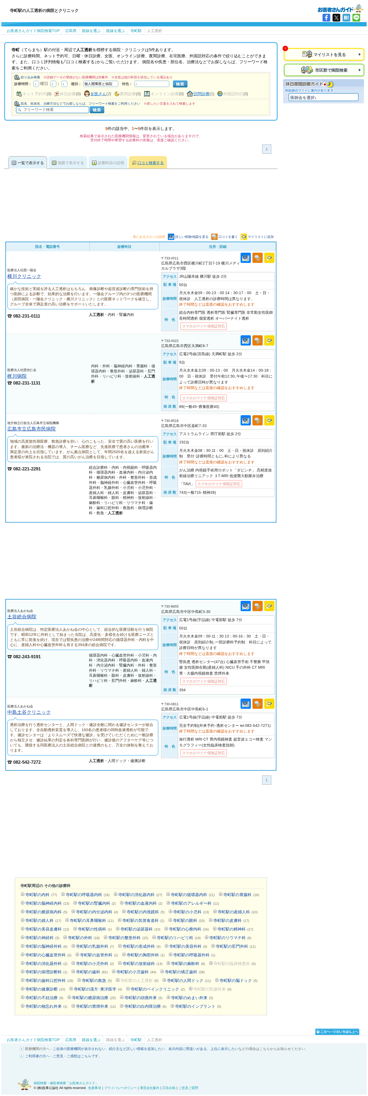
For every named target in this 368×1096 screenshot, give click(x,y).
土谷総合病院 (21, 616)
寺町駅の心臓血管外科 (48, 955)
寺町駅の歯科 (92, 972)
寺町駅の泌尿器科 (140, 929)
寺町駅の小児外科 (95, 963)
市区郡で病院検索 (331, 70)
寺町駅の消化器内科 (140, 894)
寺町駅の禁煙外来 (96, 1006)
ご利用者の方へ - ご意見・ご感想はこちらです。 (63, 1056)
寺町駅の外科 (84, 937)
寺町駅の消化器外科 (46, 963)
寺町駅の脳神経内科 (47, 903)
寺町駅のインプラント (198, 1006)
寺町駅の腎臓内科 (97, 903)
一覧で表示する (31, 163)
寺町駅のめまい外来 (192, 997)
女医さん (98, 93)
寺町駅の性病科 (95, 929)
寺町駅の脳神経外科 (46, 946)
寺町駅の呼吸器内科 (88, 894)
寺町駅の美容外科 (188, 946)
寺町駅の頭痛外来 (143, 997)
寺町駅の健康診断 (45, 989)
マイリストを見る (330, 54)
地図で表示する (71, 163)
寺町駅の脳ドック (239, 980)
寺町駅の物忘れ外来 (46, 1006)
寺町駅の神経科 (42, 937)
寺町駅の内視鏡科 (146, 912)
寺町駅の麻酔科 (188, 963)
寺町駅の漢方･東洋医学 (98, 989)
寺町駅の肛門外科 (236, 946)
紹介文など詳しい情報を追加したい (137, 1049)
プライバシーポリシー (120, 1088)
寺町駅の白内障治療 (145, 1006)
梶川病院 (17, 376)
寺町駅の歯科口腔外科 (49, 980)
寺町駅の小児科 (191, 912)
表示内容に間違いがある (187, 1049)
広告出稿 (168, 1088)
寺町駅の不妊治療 (44, 997)
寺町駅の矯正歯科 (185, 972)
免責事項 (94, 1088)
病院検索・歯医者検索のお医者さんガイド (340, 8)
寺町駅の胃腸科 (241, 894)
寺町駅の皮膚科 (231, 920)
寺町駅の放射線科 (142, 963)
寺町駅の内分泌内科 (97, 912)
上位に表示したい (224, 1049)
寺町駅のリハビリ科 (179, 937)
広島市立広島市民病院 (31, 429)
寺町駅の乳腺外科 (95, 946)
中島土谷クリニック (29, 712)
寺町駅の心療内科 (189, 929)
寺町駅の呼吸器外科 (194, 955)
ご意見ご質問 (188, 1088)
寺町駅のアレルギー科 (195, 903)
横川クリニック (24, 276)
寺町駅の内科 (41, 894)
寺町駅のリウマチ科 (230, 937)
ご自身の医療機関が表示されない (79, 1049)
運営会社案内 (149, 1088)
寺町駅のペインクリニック (158, 989)
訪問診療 (201, 93)
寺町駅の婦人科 (43, 920)
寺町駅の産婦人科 (238, 912)
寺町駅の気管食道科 (143, 920)
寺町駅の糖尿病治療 (94, 997)
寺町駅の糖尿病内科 (46, 912)
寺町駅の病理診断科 (46, 972)
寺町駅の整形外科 (128, 937)
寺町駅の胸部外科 (146, 955)
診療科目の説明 (111, 163)
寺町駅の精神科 (235, 929)
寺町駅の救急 (97, 980)
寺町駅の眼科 (189, 920)
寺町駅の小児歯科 (136, 972)
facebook (326, 18)
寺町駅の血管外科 (99, 955)
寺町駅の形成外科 (142, 946)
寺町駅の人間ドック (189, 980)
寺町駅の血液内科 (143, 903)
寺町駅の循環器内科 (193, 894)
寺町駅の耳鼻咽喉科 (92, 920)
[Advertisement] (140, 560)
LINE (356, 18)
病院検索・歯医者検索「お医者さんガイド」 (66, 1083)
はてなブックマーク (346, 18)
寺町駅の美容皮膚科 (47, 929)
